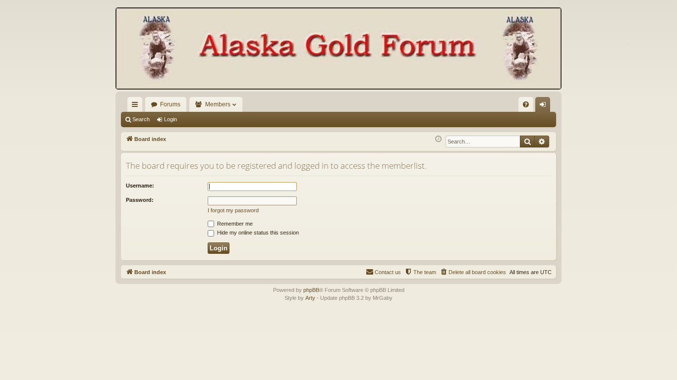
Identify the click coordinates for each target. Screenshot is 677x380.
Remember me (234, 224)
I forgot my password (233, 210)
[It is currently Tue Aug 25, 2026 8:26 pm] (438, 139)
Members (217, 104)
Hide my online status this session (257, 233)
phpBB (311, 290)
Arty (310, 298)
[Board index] (338, 49)
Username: (140, 186)
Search (141, 119)
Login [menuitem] (544, 106)
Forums (170, 104)
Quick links (136, 106)
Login (170, 119)
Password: (140, 200)
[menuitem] (525, 104)
